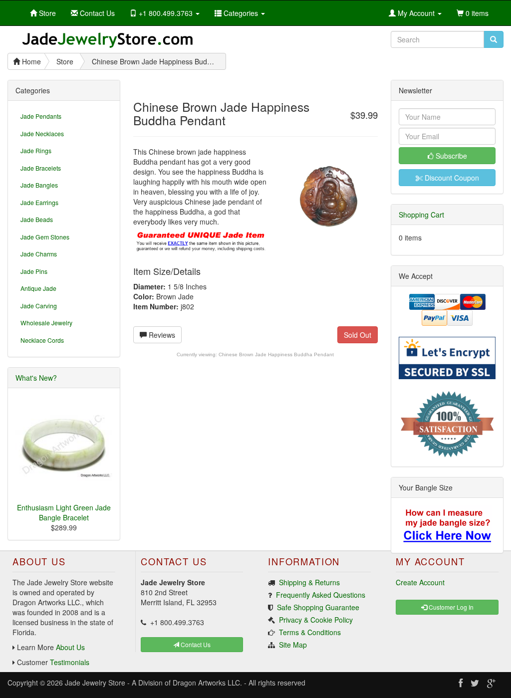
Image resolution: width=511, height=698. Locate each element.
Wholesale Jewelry (46, 322)
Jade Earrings (39, 202)
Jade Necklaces (42, 133)
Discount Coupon (451, 178)
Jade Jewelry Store (95, 683)
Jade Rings (35, 150)
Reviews (161, 335)
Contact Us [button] (195, 644)
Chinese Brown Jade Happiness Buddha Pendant (276, 354)
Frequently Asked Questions (320, 595)
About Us (70, 647)
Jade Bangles (39, 185)
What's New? (36, 378)
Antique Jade (38, 288)
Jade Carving (38, 305)
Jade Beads (36, 219)
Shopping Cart (421, 215)
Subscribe (450, 156)
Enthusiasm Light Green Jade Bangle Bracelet (64, 512)
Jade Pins (33, 271)
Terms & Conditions (310, 632)
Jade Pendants (40, 116)
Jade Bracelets (40, 168)
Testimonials (69, 662)
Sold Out (357, 335)
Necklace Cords (42, 340)
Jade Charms (38, 253)
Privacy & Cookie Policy (316, 620)
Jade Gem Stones (44, 237)
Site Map (293, 645)
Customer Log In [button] (450, 607)
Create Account (420, 582)
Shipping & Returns (309, 582)
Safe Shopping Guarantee (318, 607)
